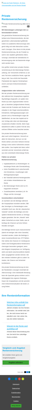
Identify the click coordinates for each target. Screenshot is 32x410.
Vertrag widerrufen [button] (16, 405)
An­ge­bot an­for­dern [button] (16, 362)
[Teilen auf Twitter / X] (25, 372)
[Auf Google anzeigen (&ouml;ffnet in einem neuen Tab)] (19, 379)
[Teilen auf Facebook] (27, 372)
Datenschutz (16, 388)
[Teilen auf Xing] (29, 372)
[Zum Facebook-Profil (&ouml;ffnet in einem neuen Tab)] (9, 379)
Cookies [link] (16, 401)
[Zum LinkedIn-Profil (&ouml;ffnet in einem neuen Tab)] (16, 379)
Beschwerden (16, 397)
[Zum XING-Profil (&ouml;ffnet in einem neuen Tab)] (12, 379)
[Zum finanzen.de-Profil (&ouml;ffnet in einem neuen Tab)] (23, 379)
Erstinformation (16, 392)
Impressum (16, 384)
